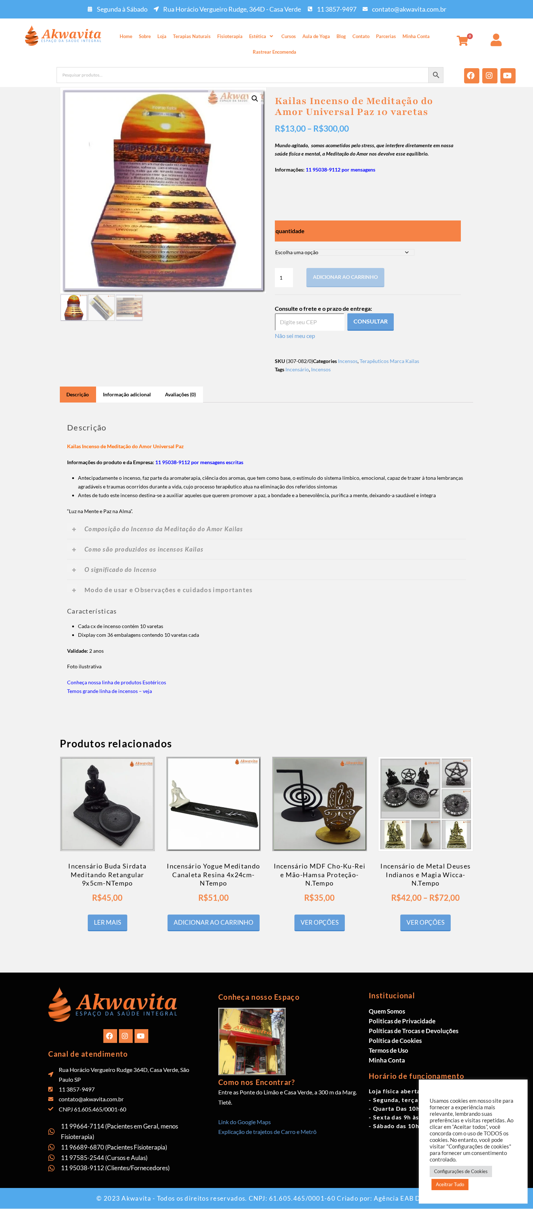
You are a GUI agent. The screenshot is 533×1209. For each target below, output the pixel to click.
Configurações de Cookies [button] (461, 1171)
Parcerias (386, 36)
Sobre (145, 36)
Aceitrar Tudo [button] (450, 1184)
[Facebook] (471, 75)
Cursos (288, 36)
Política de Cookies (395, 1040)
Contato (360, 36)
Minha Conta (416, 36)
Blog (341, 36)
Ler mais (107, 922)
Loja (161, 36)
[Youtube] (508, 75)
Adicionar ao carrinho (345, 277)
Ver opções (320, 922)
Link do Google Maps (244, 1121)
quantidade (290, 230)
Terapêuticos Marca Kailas (389, 361)
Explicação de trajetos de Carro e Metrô (267, 1131)
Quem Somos (387, 1011)
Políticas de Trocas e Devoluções (413, 1031)
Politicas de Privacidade (402, 1021)
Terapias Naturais (192, 36)
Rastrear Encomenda (274, 52)
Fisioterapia (230, 36)
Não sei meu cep (295, 335)
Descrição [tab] (77, 394)
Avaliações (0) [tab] (180, 394)
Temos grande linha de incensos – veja (109, 691)
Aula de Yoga (316, 36)
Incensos (348, 361)
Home (126, 36)
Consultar (371, 321)
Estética (257, 36)
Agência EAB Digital (405, 1198)
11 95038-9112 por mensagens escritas (199, 462)
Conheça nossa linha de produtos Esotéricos (116, 682)
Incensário (297, 369)
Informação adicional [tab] (127, 394)
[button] (262, 36)
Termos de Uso (388, 1050)
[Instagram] (489, 75)
